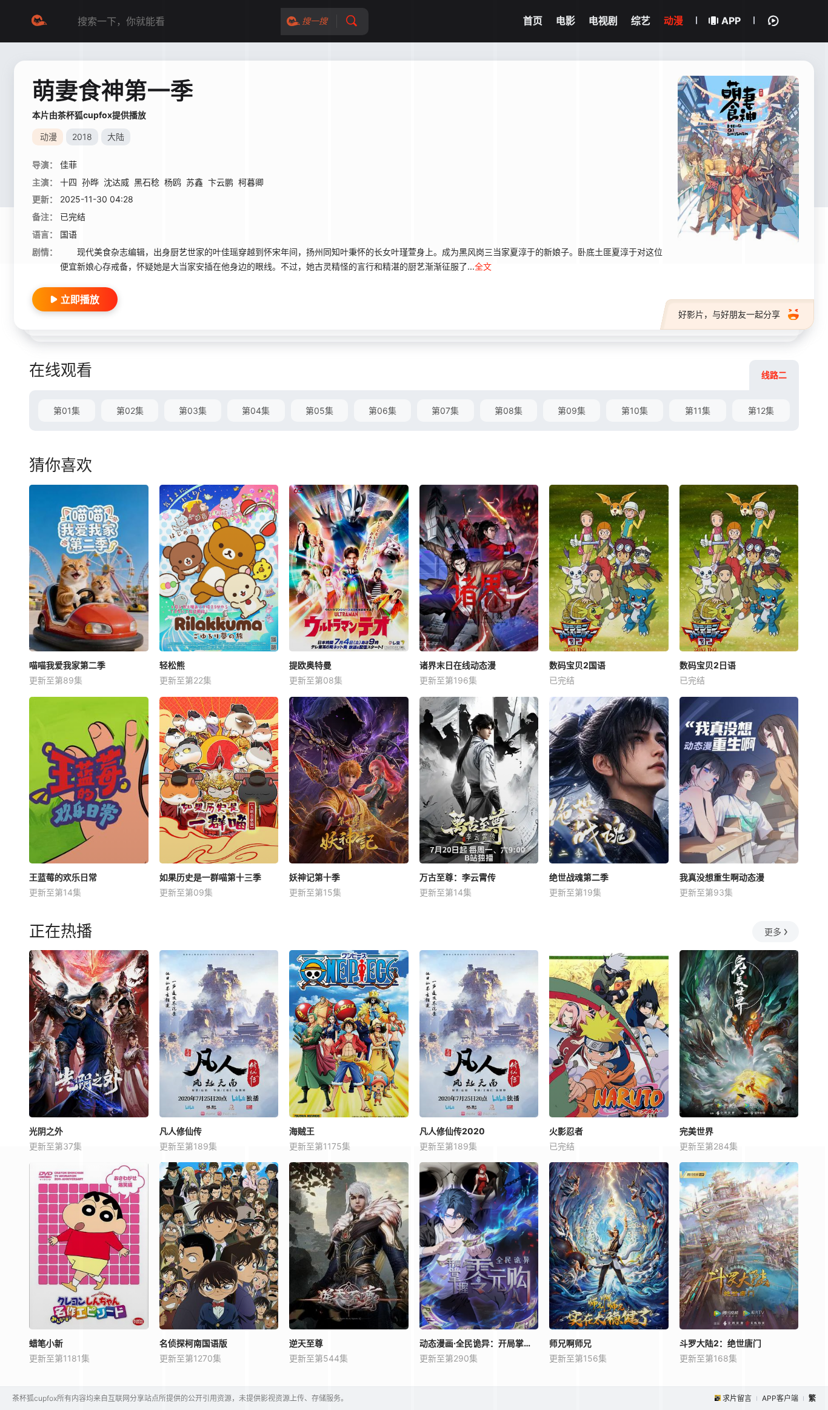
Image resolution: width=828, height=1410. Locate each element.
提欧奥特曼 (310, 665)
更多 (772, 931)
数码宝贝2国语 (577, 665)
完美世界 (696, 1131)
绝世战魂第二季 (579, 877)
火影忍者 (566, 1131)
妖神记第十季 (314, 877)
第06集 (382, 410)
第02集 (130, 410)
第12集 (761, 410)
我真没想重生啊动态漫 (721, 877)
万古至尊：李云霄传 (457, 877)
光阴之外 (46, 1131)
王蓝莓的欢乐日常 (63, 877)
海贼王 (302, 1131)
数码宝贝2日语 (707, 665)
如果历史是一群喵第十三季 (210, 877)
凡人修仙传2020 (452, 1131)
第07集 (445, 410)
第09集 (572, 410)
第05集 (319, 410)
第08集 (509, 410)
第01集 (66, 410)
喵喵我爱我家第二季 (67, 665)
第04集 (256, 410)
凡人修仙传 (180, 1131)
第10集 (634, 410)
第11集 (697, 410)
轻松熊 (172, 665)
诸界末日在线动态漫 (457, 665)
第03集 (193, 410)
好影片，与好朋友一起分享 (729, 314)
